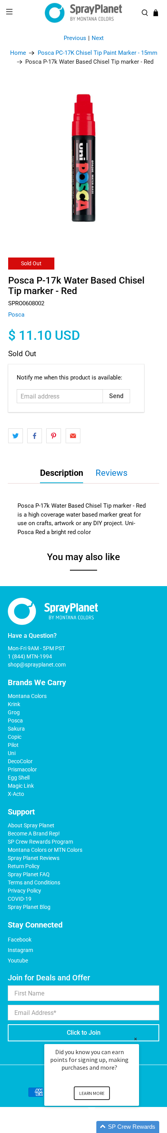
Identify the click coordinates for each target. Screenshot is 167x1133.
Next (98, 38)
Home (18, 53)
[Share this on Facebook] (34, 435)
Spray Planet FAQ (29, 874)
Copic (14, 737)
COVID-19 (19, 899)
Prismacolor (22, 769)
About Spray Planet (31, 825)
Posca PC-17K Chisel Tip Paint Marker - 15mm (97, 53)
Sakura (16, 729)
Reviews (111, 473)
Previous (75, 38)
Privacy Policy (24, 891)
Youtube (18, 960)
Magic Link (21, 786)
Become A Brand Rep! (34, 833)
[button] (101, 1127)
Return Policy (24, 866)
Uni (12, 753)
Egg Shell (19, 777)
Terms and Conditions (34, 882)
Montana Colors (27, 696)
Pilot (13, 745)
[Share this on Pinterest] (53, 435)
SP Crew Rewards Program (40, 842)
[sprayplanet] (83, 13)
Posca (16, 314)
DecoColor (20, 761)
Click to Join (84, 1032)
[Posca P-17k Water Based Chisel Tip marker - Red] (83, 158)
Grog (14, 712)
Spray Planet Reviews (33, 858)
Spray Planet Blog (29, 907)
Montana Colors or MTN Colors (45, 850)
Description (61, 473)
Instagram (20, 950)
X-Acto (16, 794)
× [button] (135, 1038)
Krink (14, 704)
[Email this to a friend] (73, 435)
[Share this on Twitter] (15, 435)
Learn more (91, 1093)
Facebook (19, 939)
